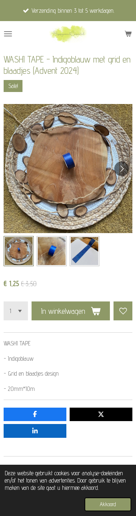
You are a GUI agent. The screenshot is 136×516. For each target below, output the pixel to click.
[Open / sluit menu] (8, 34)
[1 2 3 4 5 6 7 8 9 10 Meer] (16, 310)
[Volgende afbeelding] (121, 168)
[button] (19, 251)
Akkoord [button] (108, 504)
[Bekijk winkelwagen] (128, 34)
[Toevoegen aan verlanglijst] (123, 310)
